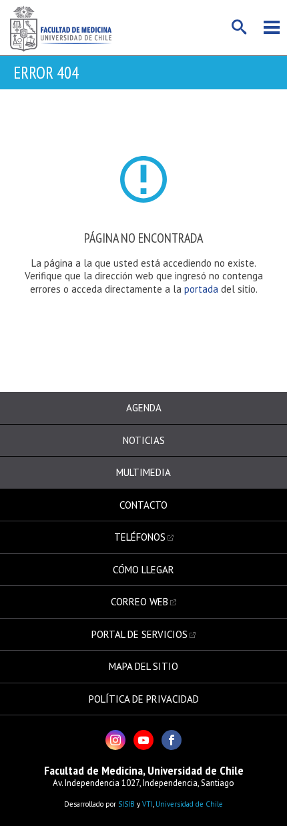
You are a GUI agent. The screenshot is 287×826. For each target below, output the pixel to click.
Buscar (240, 27)
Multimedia (143, 472)
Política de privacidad (144, 699)
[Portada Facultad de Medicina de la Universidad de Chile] (60, 27)
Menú (272, 27)
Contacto (143, 505)
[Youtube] (143, 740)
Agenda (144, 407)
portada (202, 289)
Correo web (139, 601)
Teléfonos (140, 537)
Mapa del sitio (143, 666)
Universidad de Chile (189, 804)
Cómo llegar (143, 569)
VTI (147, 804)
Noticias (144, 440)
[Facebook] (172, 740)
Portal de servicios (139, 634)
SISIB (126, 804)
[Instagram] (115, 740)
